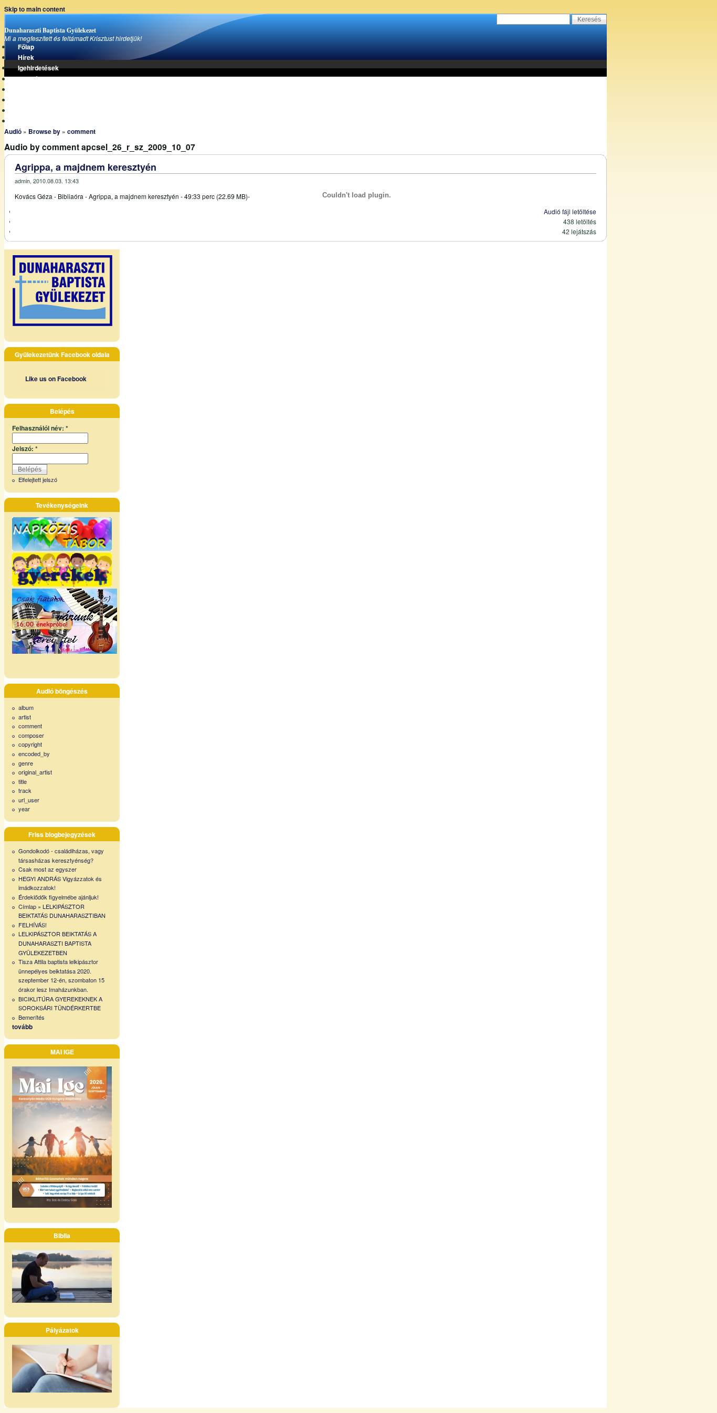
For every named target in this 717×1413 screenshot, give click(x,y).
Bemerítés (31, 1017)
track (24, 790)
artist (24, 717)
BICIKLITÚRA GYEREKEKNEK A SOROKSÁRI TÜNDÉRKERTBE (60, 1003)
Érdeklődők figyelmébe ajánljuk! (58, 897)
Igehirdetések (38, 67)
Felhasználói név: (40, 428)
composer (31, 735)
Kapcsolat (33, 120)
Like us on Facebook (56, 378)
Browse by (44, 131)
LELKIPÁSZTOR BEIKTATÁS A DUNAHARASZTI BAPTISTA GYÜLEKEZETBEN (57, 942)
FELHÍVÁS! (32, 924)
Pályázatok (34, 99)
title (22, 781)
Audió (13, 131)
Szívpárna (33, 89)
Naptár (28, 110)
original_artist (35, 772)
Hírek (26, 57)
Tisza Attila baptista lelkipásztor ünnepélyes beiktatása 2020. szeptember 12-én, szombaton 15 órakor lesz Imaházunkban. (61, 975)
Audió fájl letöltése (570, 211)
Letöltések (33, 78)
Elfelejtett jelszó (37, 479)
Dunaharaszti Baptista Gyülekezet (50, 30)
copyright (30, 744)
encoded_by (34, 753)
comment (81, 131)
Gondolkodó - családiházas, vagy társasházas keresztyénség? (61, 855)
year (24, 808)
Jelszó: (25, 448)
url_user (28, 800)
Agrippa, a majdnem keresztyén (85, 167)
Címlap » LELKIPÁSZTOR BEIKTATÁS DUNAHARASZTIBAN (62, 911)
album (26, 707)
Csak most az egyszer (47, 869)
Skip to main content (34, 9)
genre (25, 763)
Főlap (26, 46)
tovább (22, 1026)
